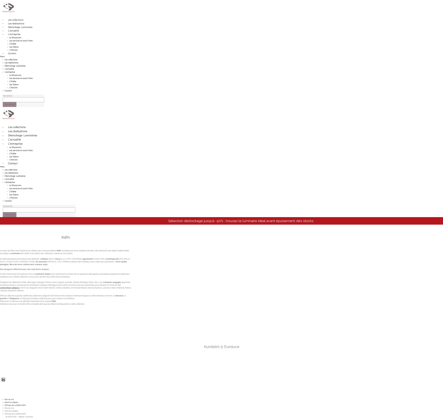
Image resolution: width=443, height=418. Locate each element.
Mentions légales (11, 402)
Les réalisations (16, 23)
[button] (181, 56)
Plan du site (9, 399)
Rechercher (7, 96)
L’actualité (13, 30)
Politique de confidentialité (15, 405)
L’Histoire (13, 50)
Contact (12, 53)
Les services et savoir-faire (21, 40)
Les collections (15, 19)
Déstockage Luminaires (20, 27)
